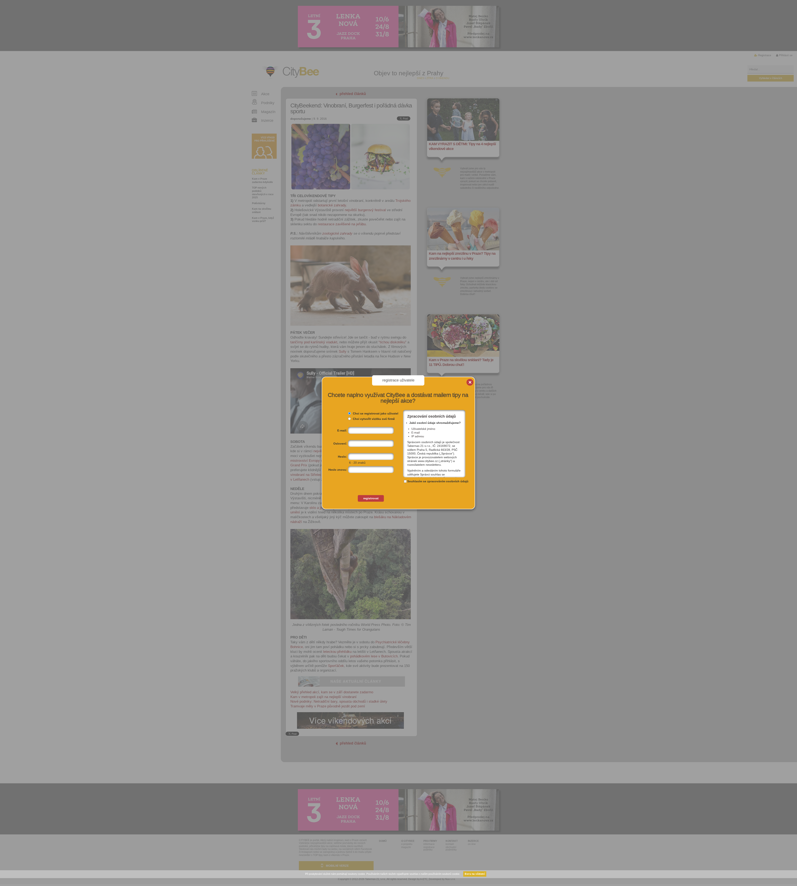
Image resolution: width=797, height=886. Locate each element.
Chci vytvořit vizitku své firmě (374, 418)
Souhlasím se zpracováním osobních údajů (437, 481)
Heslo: (342, 456)
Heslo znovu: (337, 469)
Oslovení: (340, 443)
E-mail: (342, 430)
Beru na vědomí (475, 874)
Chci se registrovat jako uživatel (375, 413)
